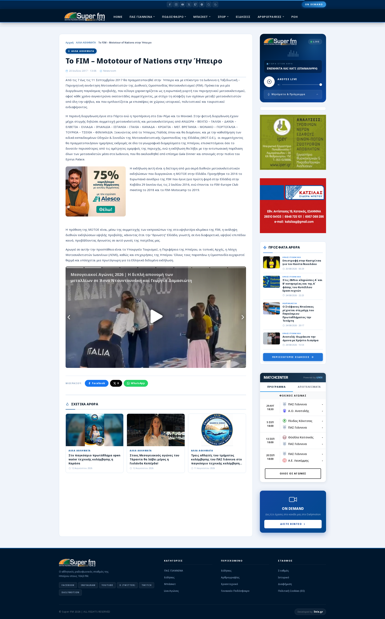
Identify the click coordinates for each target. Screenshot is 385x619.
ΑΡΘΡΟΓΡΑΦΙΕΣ (270, 17)
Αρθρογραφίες (230, 577)
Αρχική (70, 42)
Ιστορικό (283, 577)
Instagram (88, 585)
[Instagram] (176, 4)
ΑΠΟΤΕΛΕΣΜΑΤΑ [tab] (309, 387)
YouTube (107, 585)
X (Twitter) (127, 585)
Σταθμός (283, 570)
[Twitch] (195, 4)
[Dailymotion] (202, 4)
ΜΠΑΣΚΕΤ (200, 17)
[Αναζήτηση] (208, 4)
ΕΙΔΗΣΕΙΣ (243, 17)
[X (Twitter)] (189, 4)
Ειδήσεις (169, 577)
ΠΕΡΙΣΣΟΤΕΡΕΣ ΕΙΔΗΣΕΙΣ (291, 356)
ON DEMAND (314, 4)
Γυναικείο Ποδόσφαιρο (235, 591)
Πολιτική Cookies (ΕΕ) (291, 591)
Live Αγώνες (171, 591)
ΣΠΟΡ (222, 17)
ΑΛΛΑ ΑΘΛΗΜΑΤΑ (86, 42)
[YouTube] (182, 4)
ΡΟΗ (294, 17)
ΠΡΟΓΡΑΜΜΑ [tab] (276, 387)
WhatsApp (138, 383)
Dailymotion (70, 592)
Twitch (147, 585)
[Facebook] (169, 4)
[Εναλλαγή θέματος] (215, 4)
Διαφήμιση (285, 584)
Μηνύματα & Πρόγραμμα (288, 94)
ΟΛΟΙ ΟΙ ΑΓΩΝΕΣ (293, 473)
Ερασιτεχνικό (229, 584)
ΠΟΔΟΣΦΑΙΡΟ (172, 17)
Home (117, 17)
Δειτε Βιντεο (291, 524)
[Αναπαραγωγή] (269, 81)
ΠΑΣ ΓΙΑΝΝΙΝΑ (141, 17)
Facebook (98, 383)
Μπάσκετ (170, 584)
